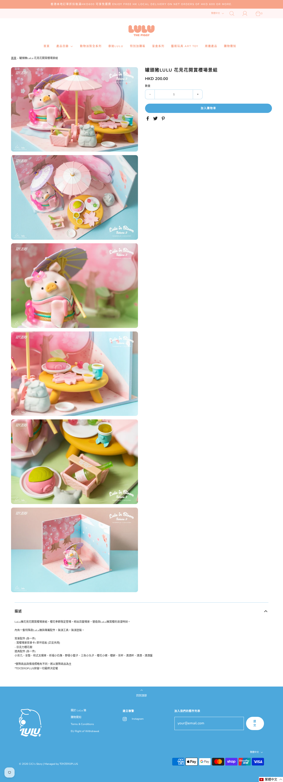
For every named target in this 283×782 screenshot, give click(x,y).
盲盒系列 (158, 46)
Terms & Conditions (82, 724)
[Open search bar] (234, 13)
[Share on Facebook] (148, 118)
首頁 (47, 46)
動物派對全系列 (91, 46)
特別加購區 (137, 46)
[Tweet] (156, 118)
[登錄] (247, 13)
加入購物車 (208, 108)
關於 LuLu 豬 (78, 710)
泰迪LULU (115, 46)
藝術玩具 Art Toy (184, 46)
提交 (254, 723)
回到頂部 (141, 695)
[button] (141, 611)
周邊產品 (211, 46)
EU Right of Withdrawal (85, 731)
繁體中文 (216, 13)
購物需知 (230, 46)
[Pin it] (164, 118)
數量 (147, 86)
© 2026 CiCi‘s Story (30, 764)
